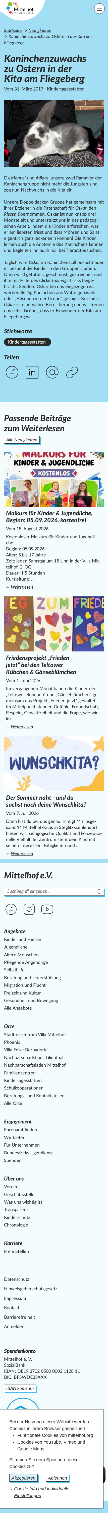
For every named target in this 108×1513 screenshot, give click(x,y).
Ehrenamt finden (20, 1130)
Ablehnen (57, 1478)
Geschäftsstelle (19, 1195)
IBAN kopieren (20, 1388)
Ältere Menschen (21, 955)
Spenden (13, 1160)
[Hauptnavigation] (99, 8)
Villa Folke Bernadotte (26, 1050)
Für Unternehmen (22, 1145)
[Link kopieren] (73, 373)
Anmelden (14, 1327)
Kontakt (11, 1308)
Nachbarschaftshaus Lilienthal (33, 1058)
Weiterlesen (55, 587)
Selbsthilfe (14, 970)
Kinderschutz (17, 1217)
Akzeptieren (23, 1478)
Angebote (15, 931)
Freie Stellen (16, 1251)
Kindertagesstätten (27, 342)
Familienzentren (20, 1073)
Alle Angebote (18, 1008)
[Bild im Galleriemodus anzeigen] (54, 133)
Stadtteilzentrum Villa (35, 1035)
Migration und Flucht (24, 985)
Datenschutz (16, 1279)
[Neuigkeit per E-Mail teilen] (52, 372)
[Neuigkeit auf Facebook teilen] (12, 372)
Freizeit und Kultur (22, 993)
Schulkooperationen (23, 1088)
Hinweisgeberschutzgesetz (30, 1289)
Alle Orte (13, 1103)
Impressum (15, 1298)
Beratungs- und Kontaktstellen (34, 1096)
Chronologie (16, 1225)
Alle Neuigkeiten (21, 440)
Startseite (13, 30)
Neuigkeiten (39, 30)
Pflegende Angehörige (26, 962)
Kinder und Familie (22, 939)
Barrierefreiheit (19, 1317)
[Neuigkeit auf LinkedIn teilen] (32, 372)
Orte (9, 1026)
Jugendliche (16, 947)
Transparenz (16, 1210)
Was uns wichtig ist (23, 1202)
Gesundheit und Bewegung (31, 1001)
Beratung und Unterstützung (32, 978)
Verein (10, 1187)
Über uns (14, 1178)
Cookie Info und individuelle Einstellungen (41, 1492)
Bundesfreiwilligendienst (28, 1153)
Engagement (18, 1121)
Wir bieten (14, 1138)
